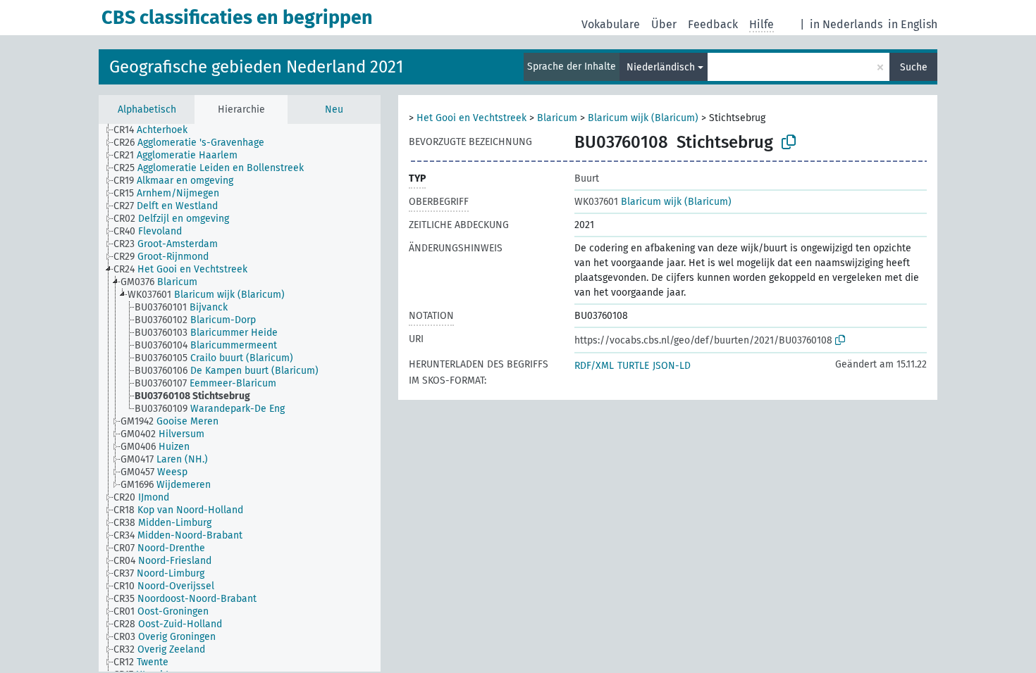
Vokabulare (610, 24)
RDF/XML (594, 366)
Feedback (713, 24)
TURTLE (633, 366)
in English (912, 24)
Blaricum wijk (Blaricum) (643, 118)
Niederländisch (661, 67)
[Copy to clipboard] (789, 142)
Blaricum (557, 118)
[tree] (240, 398)
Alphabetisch (147, 109)
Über (664, 24)
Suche (913, 67)
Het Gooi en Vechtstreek (471, 118)
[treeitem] (156, 130)
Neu (334, 109)
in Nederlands (846, 24)
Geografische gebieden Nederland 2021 (256, 67)
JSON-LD (672, 366)
